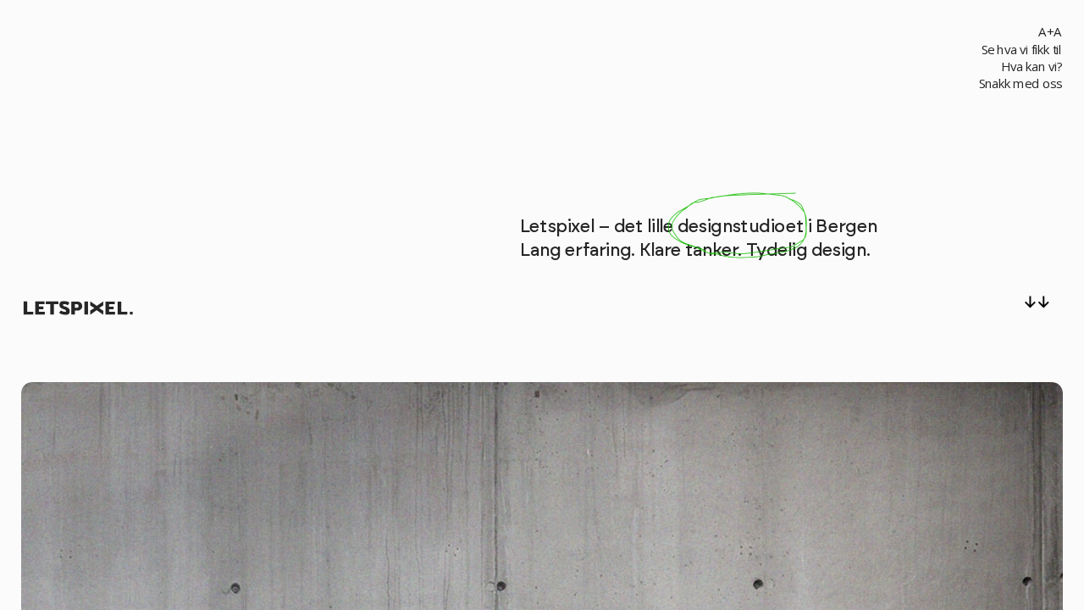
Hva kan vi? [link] (1031, 66)
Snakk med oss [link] (1020, 83)
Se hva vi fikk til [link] (1022, 49)
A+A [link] (1049, 32)
